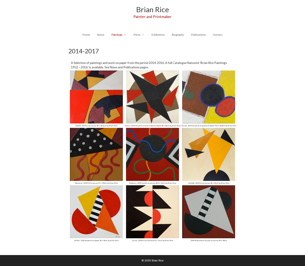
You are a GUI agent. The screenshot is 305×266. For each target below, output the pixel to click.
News (100, 34)
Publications (198, 34)
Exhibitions (158, 34)
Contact (218, 34)
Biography (178, 34)
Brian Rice (152, 9)
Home (86, 34)
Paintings (116, 34)
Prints (136, 34)
